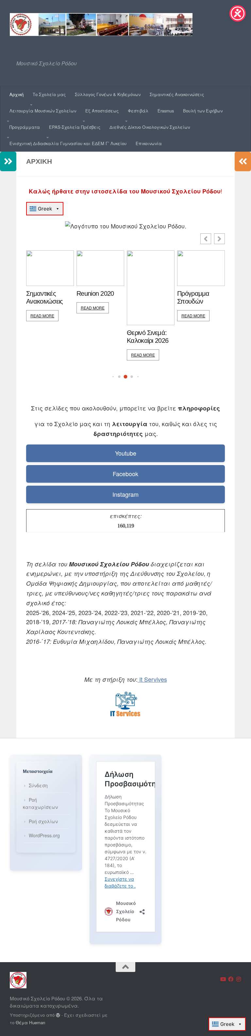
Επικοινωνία (149, 143)
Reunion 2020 (95, 293)
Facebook (125, 473)
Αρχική (16, 94)
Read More (42, 315)
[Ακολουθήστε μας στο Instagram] (238, 979)
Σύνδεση (38, 785)
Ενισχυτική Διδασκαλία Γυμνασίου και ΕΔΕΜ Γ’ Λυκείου (67, 143)
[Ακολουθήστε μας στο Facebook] (230, 979)
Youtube (125, 453)
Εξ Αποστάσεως (102, 111)
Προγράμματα (24, 127)
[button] (219, 238)
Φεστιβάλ (138, 111)
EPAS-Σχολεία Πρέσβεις (74, 127)
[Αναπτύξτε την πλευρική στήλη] (8, 161)
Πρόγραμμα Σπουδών (193, 297)
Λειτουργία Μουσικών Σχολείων (42, 111)
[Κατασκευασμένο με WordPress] (58, 1015)
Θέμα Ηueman (30, 1022)
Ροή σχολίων (43, 821)
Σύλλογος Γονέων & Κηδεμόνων (108, 94)
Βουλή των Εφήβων (203, 111)
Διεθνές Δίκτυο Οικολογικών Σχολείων (149, 127)
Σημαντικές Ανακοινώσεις (177, 94)
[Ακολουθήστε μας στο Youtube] (223, 979)
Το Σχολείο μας (49, 94)
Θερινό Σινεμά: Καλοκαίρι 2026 (147, 336)
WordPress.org (44, 835)
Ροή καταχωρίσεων (40, 803)
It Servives (152, 679)
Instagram (125, 494)
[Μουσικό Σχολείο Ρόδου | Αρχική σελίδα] (101, 24)
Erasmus (166, 111)
